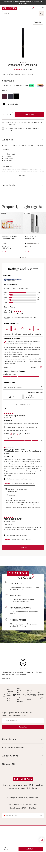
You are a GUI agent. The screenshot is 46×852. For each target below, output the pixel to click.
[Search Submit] (41, 13)
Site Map (32, 808)
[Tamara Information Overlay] (40, 85)
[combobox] (23, 815)
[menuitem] (32, 8)
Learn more (39, 145)
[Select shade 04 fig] (4, 96)
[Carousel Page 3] (23, 62)
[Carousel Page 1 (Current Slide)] (20, 62)
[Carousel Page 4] (25, 62)
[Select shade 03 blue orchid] (10, 96)
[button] (23, 140)
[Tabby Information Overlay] (31, 85)
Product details (27, 74)
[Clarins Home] (9, 8)
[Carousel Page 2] (22, 62)
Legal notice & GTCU (18, 808)
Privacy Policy (31, 804)
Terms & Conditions (16, 804)
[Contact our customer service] (41, 839)
